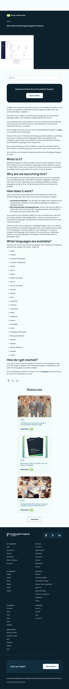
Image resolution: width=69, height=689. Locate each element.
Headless (9, 625)
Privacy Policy (58, 678)
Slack (8, 621)
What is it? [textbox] (12, 78)
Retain (8, 581)
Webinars (9, 642)
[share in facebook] (8, 380)
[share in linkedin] (17, 380)
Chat (8, 615)
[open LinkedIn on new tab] (59, 535)
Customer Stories (12, 636)
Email (8, 612)
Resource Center (12, 632)
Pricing (37, 601)
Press (36, 615)
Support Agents (39, 550)
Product (37, 567)
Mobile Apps (10, 557)
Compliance (10, 678)
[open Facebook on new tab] (46, 535)
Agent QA (38, 587)
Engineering (38, 563)
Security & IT (39, 557)
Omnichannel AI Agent (42, 581)
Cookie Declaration (18, 678)
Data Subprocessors (37, 678)
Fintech (9, 553)
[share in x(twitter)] (13, 380)
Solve (60, 130)
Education (10, 563)
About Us (38, 608)
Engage (9, 574)
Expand (9, 577)
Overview (9, 608)
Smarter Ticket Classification (43, 584)
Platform (37, 574)
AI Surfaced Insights (41, 577)
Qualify (9, 584)
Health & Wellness (12, 560)
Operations (38, 553)
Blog (8, 639)
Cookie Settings (28, 678)
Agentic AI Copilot (40, 591)
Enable (9, 587)
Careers (37, 612)
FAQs (8, 649)
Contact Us (38, 618)
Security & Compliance (42, 594)
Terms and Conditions (48, 678)
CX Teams (38, 547)
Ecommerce (10, 550)
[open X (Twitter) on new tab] (53, 535)
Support (9, 591)
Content (38, 560)
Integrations (38, 597)
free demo (45, 372)
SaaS (8, 547)
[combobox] (34, 78)
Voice (8, 618)
